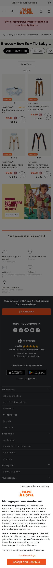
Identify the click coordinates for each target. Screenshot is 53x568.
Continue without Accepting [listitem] (35, 486)
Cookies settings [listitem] (27, 555)
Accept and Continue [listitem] (26, 562)
